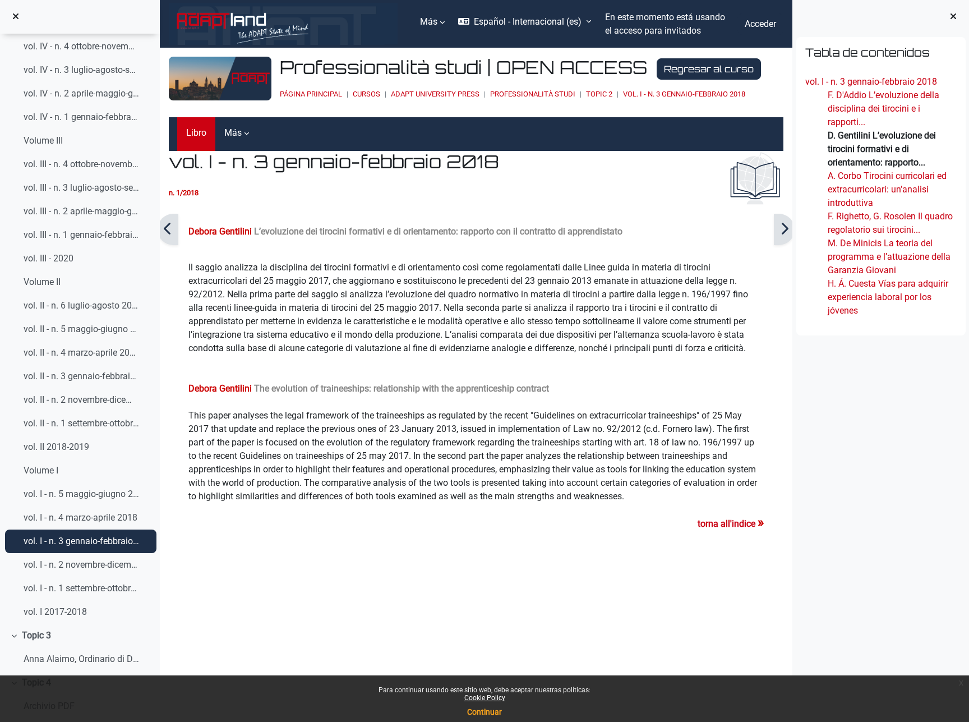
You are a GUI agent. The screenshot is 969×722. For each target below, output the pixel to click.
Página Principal (311, 94)
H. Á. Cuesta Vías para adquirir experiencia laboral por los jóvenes (887, 297)
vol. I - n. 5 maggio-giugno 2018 (82, 494)
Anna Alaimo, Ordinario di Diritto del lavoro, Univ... (82, 659)
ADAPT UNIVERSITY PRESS (435, 94)
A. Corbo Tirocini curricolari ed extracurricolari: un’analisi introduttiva (886, 189)
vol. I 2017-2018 (55, 611)
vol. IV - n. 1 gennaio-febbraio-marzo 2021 (82, 117)
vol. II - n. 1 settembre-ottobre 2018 (82, 423)
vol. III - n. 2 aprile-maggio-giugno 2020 (82, 211)
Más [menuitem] (428, 21)
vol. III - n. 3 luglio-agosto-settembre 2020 (82, 187)
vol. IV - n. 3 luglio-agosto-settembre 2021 (82, 70)
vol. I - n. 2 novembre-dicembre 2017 (82, 564)
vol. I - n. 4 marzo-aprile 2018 (80, 517)
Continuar (484, 711)
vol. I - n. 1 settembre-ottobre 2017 (82, 588)
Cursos (366, 94)
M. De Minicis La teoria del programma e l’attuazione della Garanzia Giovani (888, 256)
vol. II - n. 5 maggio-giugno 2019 (82, 329)
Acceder (760, 24)
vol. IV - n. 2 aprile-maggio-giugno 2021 (82, 93)
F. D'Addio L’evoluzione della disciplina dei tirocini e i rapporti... (883, 108)
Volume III (43, 140)
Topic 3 (36, 635)
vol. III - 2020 (48, 258)
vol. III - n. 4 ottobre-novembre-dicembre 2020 (82, 164)
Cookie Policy (484, 698)
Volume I (41, 470)
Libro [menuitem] (196, 132)
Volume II (42, 282)
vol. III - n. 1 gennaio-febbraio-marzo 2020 (82, 234)
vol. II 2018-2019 (56, 447)
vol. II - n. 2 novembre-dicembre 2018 (82, 399)
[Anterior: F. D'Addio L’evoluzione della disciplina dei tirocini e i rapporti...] (168, 229)
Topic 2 (599, 94)
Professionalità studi (532, 94)
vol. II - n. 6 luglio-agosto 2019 (82, 305)
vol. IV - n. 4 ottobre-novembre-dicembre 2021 (82, 46)
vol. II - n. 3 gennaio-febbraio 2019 (82, 376)
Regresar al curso (709, 69)
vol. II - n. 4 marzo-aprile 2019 (82, 352)
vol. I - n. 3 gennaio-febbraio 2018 (82, 541)
